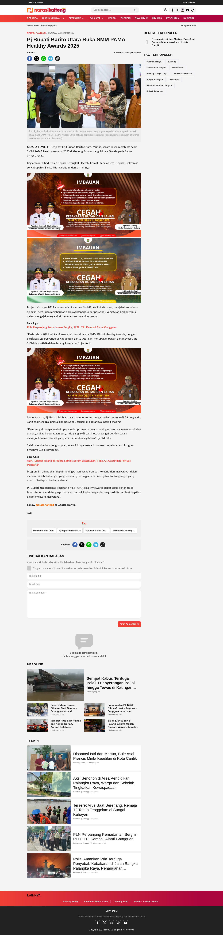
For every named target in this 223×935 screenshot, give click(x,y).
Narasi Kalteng (36, 33)
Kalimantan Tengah (156, 67)
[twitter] (104, 922)
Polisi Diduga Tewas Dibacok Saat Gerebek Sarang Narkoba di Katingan (64, 710)
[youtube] (125, 922)
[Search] (135, 10)
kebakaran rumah (183, 73)
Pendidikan (177, 67)
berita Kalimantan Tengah (159, 85)
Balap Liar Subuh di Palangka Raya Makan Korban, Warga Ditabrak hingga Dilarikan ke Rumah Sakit (122, 727)
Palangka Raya (154, 62)
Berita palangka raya (157, 73)
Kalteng (172, 62)
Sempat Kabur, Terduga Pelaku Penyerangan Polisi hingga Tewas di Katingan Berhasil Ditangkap (111, 685)
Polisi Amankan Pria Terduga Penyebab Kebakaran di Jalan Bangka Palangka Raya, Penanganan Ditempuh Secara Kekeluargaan (105, 866)
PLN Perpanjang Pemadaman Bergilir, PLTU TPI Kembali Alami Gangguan (72, 327)
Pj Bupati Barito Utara (70, 531)
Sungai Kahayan (155, 79)
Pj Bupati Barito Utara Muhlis (98, 531)
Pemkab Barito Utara (61, 33)
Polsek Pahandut (155, 91)
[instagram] (111, 922)
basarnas (174, 79)
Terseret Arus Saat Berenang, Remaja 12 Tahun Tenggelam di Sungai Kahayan (105, 810)
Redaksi (31, 52)
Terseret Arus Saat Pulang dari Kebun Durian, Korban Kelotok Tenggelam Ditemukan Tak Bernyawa (66, 727)
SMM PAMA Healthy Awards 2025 (125, 531)
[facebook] (97, 922)
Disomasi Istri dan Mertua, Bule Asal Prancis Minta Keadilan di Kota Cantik (105, 756)
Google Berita (66, 505)
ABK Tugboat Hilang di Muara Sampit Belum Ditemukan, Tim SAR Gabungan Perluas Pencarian (79, 462)
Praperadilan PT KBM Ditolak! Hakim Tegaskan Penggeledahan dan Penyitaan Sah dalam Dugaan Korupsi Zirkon (122, 711)
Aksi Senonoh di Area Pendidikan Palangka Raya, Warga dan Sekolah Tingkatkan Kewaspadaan (103, 783)
